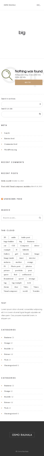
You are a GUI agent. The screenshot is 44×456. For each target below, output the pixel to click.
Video (26, 287)
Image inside (9, 258)
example (7, 250)
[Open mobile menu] (39, 5)
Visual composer (10, 291)
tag (5, 283)
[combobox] (22, 104)
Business (30, 241)
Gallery (7, 254)
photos (29, 266)
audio (13, 237)
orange (30, 262)
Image (36, 254)
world (25, 291)
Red (15, 274)
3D (5, 237)
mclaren (7, 262)
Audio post (25, 237)
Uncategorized (10, 365)
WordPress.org (10, 150)
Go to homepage (30, 83)
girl (16, 254)
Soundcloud (8, 279)
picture (7, 270)
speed (21, 279)
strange (32, 279)
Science (7, 354)
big (20, 241)
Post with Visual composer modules (16, 186)
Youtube (36, 291)
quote (6, 274)
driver (36, 246)
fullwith (26, 250)
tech (29, 283)
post (30, 270)
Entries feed (9, 138)
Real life (7, 349)
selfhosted (26, 274)
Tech (6, 360)
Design (7, 343)
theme (6, 287)
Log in (7, 133)
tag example (17, 283)
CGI (13, 246)
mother (19, 262)
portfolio (19, 270)
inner (21, 258)
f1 (16, 250)
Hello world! (6, 181)
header (26, 254)
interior (32, 258)
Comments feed (10, 144)
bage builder (9, 241)
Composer (24, 246)
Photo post (15, 266)
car (5, 246)
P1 (5, 266)
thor (16, 287)
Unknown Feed (13, 199)
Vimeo (36, 287)
